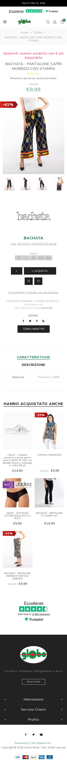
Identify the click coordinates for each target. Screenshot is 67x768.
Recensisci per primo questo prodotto (33, 78)
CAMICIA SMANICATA (49, 455)
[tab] (33, 357)
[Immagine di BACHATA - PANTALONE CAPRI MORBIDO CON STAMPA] (9, 184)
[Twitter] (33, 735)
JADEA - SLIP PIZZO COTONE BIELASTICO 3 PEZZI (17, 516)
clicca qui (47, 308)
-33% (40, 415)
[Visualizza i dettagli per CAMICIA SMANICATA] (49, 431)
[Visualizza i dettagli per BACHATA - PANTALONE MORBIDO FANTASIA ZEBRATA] (17, 550)
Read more (34, 682)
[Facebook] (26, 735)
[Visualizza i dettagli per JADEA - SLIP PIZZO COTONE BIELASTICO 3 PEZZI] (17, 493)
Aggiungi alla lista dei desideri (38, 281)
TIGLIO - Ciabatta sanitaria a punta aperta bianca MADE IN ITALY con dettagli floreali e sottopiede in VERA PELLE (17, 460)
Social (33, 315)
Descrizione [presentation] (33, 365)
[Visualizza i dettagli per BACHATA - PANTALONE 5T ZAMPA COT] (49, 493)
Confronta (29, 281)
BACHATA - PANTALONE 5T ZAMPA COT (49, 514)
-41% (8, 104)
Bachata (33, 238)
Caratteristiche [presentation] (33, 357)
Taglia (33, 253)
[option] (9, 184)
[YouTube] (41, 735)
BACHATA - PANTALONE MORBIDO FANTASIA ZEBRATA (17, 576)
